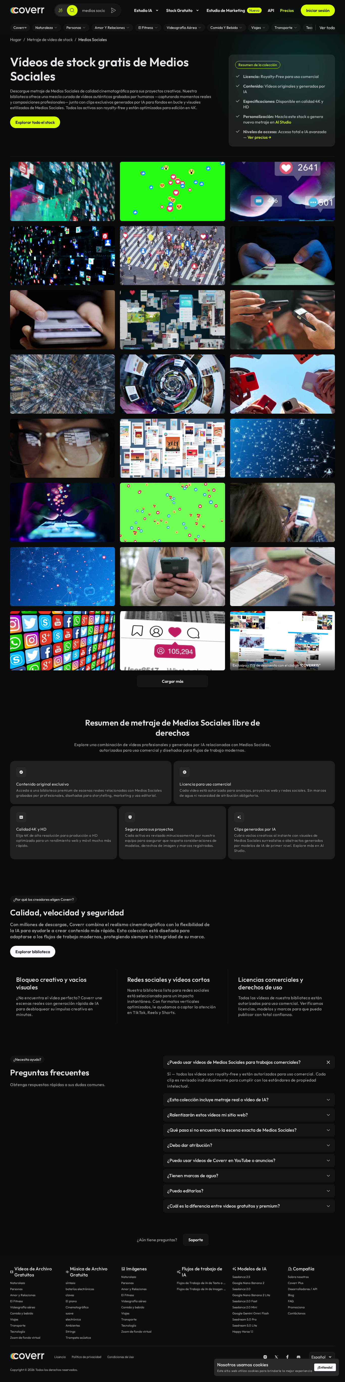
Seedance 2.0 (241, 1289)
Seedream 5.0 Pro (244, 1319)
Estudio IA (143, 10)
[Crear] (60, 10)
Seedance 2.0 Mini (244, 1307)
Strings (70, 1331)
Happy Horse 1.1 (242, 1331)
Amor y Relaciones (22, 1295)
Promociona (296, 1307)
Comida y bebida (21, 1313)
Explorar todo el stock (35, 122)
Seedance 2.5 (241, 1277)
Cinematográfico (77, 1307)
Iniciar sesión (318, 10)
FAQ (291, 1301)
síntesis (70, 1283)
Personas (16, 1289)
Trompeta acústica (78, 1337)
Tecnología (17, 1331)
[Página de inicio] (27, 10)
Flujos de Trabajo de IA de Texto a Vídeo (202, 1283)
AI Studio (283, 122)
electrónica (73, 1319)
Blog (291, 1295)
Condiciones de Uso (120, 1357)
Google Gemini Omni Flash (250, 1313)
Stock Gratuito (179, 10)
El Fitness (16, 1301)
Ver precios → (259, 137)
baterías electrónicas (80, 1289)
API (271, 10)
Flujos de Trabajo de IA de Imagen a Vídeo (202, 1289)
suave (69, 1313)
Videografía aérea (22, 1307)
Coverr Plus (295, 1283)
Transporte (17, 1325)
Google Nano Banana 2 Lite (251, 1295)
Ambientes (73, 1325)
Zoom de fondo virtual (25, 1337)
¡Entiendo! (325, 1367)
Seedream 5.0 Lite (244, 1325)
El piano (71, 1301)
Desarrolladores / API (302, 1289)
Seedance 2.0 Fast (244, 1301)
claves (70, 1295)
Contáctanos (296, 1313)
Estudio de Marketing (233, 10)
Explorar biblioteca (32, 951)
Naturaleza (17, 1283)
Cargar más (172, 681)
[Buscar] (72, 10)
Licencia (60, 1357)
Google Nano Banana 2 (248, 1283)
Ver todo (327, 27)
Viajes (14, 1319)
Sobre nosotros (298, 1277)
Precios (287, 10)
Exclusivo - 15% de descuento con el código (277, 665)
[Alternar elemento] (328, 1062)
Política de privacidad (86, 1357)
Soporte (195, 1239)
